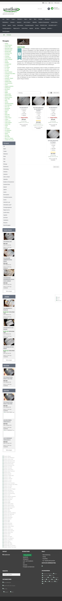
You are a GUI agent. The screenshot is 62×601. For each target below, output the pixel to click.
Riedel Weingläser (6, 31)
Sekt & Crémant (27, 22)
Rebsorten (50, 28)
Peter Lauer (7, 106)
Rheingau (40, 19)
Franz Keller (7, 75)
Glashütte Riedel (8, 81)
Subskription (43, 28)
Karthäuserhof (7, 87)
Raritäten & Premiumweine (44, 22)
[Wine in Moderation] (7, 582)
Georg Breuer (7, 80)
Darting (6, 61)
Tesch (6, 127)
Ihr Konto (51, 3)
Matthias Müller (8, 94)
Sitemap (44, 556)
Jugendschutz (25, 557)
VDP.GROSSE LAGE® (53, 25)
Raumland (7, 110)
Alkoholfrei (35, 22)
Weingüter (5, 571)
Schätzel (6, 119)
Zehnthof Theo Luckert (9, 140)
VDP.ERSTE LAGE (43, 25)
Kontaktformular (6, 554)
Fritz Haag (7, 76)
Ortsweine (12, 22)
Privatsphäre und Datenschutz (28, 567)
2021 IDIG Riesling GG (53, 107)
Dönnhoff (7, 62)
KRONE (6, 92)
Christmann (7, 56)
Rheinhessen (47, 19)
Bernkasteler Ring (8, 53)
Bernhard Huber (8, 51)
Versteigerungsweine (7, 28)
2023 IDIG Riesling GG (23, 107)
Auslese (14, 25)
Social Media (45, 558)
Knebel (6, 91)
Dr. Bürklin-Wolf (8, 64)
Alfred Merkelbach (8, 45)
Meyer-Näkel (7, 99)
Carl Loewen (7, 54)
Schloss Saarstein (8, 122)
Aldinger (6, 43)
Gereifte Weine (25, 28)
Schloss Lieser (7, 121)
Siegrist (6, 125)
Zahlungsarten (25, 559)
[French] (58, 299)
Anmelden (57, 3)
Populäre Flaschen (7, 230)
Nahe (30, 19)
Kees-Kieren (7, 89)
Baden (8, 19)
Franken (13, 19)
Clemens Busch (8, 57)
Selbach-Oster (7, 124)
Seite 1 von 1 (56, 92)
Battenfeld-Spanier (8, 50)
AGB (24, 563)
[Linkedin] (11, 592)
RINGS (6, 113)
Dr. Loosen (7, 69)
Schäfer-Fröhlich (8, 117)
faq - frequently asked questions (49, 560)
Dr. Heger (7, 65)
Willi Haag (7, 135)
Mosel (25, 19)
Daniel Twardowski (8, 59)
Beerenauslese (20, 25)
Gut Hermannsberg (8, 83)
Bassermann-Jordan (8, 48)
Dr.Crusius (7, 70)
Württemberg (5, 22)
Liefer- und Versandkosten (28, 561)
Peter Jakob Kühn (8, 105)
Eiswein (36, 25)
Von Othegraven (8, 130)
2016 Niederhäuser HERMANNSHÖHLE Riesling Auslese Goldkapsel (8, 279)
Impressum (25, 565)
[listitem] (47, 574)
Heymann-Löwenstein (9, 86)
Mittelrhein (19, 19)
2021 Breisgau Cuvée (7, 241)
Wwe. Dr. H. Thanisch (9, 138)
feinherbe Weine (54, 22)
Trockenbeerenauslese (29, 25)
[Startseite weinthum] (11, 10)
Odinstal (6, 102)
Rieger (6, 111)
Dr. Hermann (7, 67)
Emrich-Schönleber (8, 72)
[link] (52, 8)
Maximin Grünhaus (8, 97)
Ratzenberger (7, 108)
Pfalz (35, 19)
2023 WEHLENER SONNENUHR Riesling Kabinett (7, 259)
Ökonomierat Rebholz (9, 103)
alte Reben (37, 28)
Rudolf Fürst (7, 116)
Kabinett (4, 25)
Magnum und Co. (16, 28)
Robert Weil (7, 114)
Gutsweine (19, 22)
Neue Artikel (6, 365)
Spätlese (9, 25)
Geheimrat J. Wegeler (9, 78)
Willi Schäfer (7, 136)
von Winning (7, 132)
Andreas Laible (8, 46)
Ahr (3, 19)
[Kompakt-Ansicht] (49, 93)
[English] (58, 297)
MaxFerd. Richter (8, 95)
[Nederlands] (58, 300)
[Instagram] (6, 592)
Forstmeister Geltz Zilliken (10, 73)
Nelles (6, 100)
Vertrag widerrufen (27, 555)
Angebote (31, 28)
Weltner (6, 133)
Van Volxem (7, 128)
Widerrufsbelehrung (46, 554)
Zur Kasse (45, 3)
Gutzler (6, 84)
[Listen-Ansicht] (51, 93)
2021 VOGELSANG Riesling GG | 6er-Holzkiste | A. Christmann (38, 109)
